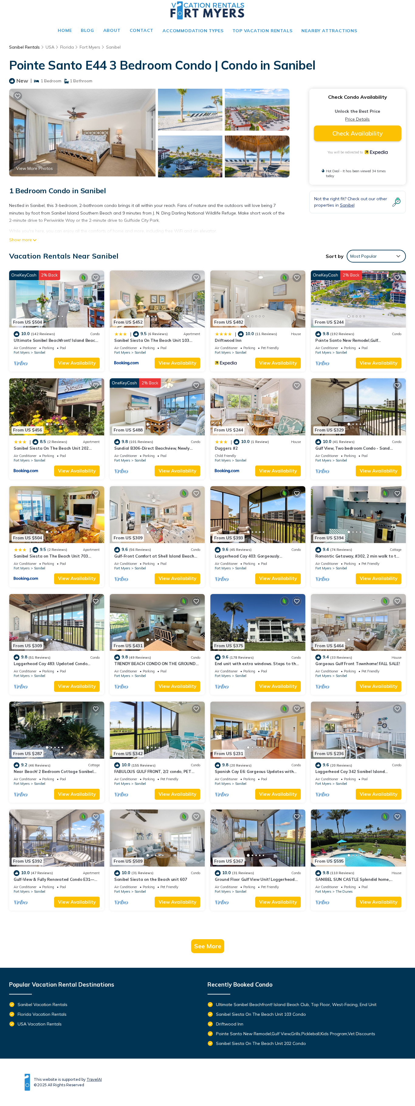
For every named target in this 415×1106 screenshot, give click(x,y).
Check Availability (357, 133)
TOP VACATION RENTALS (262, 30)
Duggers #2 (226, 448)
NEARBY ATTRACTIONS (329, 30)
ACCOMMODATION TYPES (193, 30)
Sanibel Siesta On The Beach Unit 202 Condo (261, 1043)
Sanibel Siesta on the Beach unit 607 (150, 879)
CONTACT (142, 30)
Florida (67, 47)
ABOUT (112, 30)
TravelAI (94, 1079)
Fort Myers (90, 47)
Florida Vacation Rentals (42, 1014)
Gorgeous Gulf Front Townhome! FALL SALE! (357, 663)
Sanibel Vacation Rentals (42, 1004)
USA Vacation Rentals (40, 1024)
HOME (65, 30)
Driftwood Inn (228, 340)
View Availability (77, 363)
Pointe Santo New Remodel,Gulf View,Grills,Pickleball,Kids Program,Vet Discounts (295, 1033)
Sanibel (113, 47)
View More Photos (34, 168)
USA (50, 47)
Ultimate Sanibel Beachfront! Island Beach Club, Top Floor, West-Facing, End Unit (296, 1004)
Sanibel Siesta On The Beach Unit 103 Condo (261, 1014)
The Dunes (344, 891)
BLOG (87, 30)
